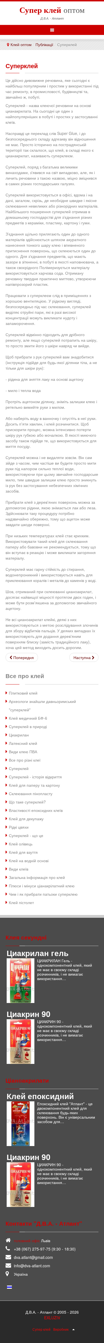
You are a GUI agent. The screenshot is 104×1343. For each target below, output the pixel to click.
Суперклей (22, 65)
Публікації (44, 44)
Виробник (61, 1329)
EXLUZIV (52, 1317)
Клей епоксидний (40, 1096)
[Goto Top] (73, 1329)
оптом (52, 9)
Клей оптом (21, 44)
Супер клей (41, 1329)
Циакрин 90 (28, 1013)
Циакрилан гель (38, 953)
